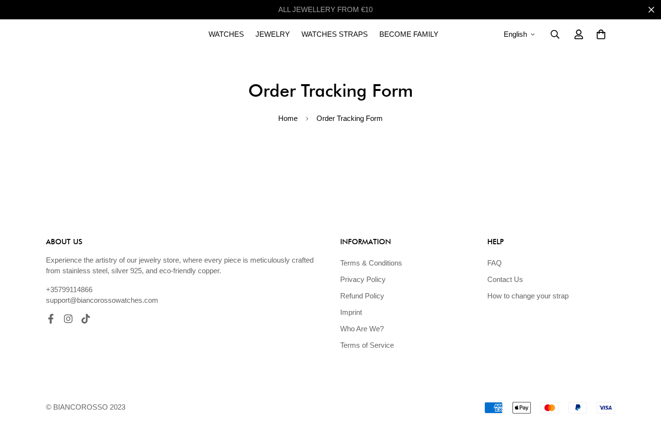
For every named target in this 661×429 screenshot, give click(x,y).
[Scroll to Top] (642, 376)
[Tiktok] (85, 319)
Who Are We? (362, 329)
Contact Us (505, 279)
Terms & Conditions (371, 263)
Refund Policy (362, 296)
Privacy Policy (363, 279)
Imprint (351, 312)
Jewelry (272, 34)
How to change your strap (528, 296)
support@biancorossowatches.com (102, 300)
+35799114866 (69, 289)
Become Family (408, 34)
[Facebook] (51, 319)
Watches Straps (334, 34)
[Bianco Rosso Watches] (94, 34)
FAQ (494, 263)
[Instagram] (68, 319)
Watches (226, 34)
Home (288, 118)
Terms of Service (367, 345)
